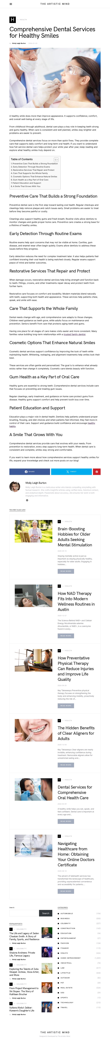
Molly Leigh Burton (19, 43)
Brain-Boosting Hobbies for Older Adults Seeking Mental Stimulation (75, 537)
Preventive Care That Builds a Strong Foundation (35, 163)
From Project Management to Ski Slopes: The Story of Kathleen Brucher (23, 991)
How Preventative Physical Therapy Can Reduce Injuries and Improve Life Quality (76, 669)
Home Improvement (71, 958)
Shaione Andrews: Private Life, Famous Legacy (22, 954)
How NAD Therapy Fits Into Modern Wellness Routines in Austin (76, 601)
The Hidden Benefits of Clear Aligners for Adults (76, 733)
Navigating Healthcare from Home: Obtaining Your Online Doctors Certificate (76, 854)
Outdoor (65, 978)
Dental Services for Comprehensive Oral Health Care (75, 793)
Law (63, 968)
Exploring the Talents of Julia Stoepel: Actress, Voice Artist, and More (24, 972)
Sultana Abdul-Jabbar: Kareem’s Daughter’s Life (21, 1009)
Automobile (67, 914)
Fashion (65, 943)
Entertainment (68, 938)
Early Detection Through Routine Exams (31, 167)
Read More (66, 571)
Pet (62, 983)
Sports (64, 998)
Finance (65, 948)
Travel (64, 1008)
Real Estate (67, 988)
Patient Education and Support (27, 183)
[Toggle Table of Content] (55, 159)
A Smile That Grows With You (26, 186)
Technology (67, 1003)
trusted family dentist (74, 334)
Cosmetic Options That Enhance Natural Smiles (35, 176)
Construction (68, 928)
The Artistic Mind (55, 4)
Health (64, 953)
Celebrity (66, 923)
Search (11, 908)
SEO (62, 993)
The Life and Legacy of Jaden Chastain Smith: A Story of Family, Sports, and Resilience (24, 936)
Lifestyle (65, 973)
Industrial (66, 963)
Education (66, 933)
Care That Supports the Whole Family (30, 173)
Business (65, 919)
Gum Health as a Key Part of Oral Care (30, 180)
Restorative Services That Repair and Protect (33, 170)
